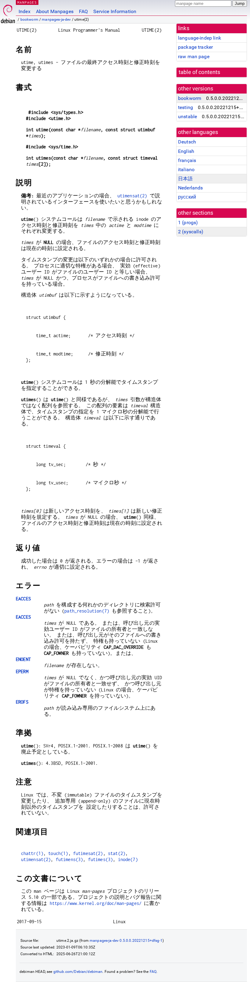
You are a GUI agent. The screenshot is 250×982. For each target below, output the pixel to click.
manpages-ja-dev (56, 19)
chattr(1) (32, 853)
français (187, 160)
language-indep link (199, 38)
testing (185, 107)
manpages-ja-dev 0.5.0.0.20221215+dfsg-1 (126, 940)
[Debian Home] (8, 12)
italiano (186, 169)
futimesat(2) (88, 853)
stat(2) (116, 853)
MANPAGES (27, 2)
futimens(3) (69, 859)
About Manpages (54, 11)
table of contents (199, 72)
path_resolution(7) (86, 610)
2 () (190, 232)
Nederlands (190, 188)
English (186, 151)
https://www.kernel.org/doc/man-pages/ (96, 903)
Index (24, 11)
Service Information (114, 11)
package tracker (195, 47)
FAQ (83, 11)
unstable (187, 116)
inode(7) (128, 859)
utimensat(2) (132, 195)
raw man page (193, 56)
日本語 (185, 179)
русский (187, 197)
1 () (188, 222)
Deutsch (187, 142)
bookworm (29, 19)
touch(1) (58, 853)
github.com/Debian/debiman (78, 972)
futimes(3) (100, 859)
